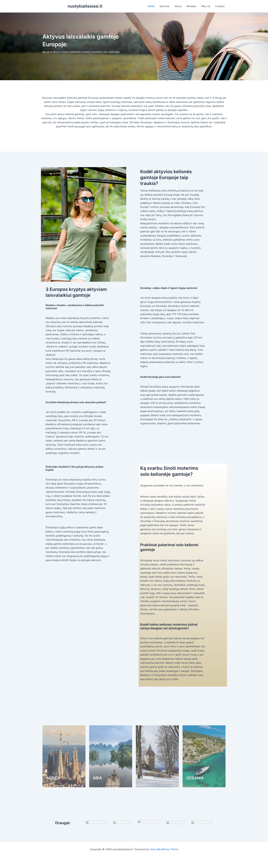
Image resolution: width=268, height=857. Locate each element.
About (178, 6)
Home (151, 6)
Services (165, 6)
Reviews (191, 6)
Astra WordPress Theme (164, 849)
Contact (220, 6)
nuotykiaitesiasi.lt (85, 6)
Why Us (205, 6)
